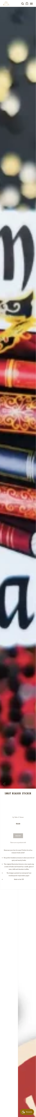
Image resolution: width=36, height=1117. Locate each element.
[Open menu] (31, 4)
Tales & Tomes (19, 817)
